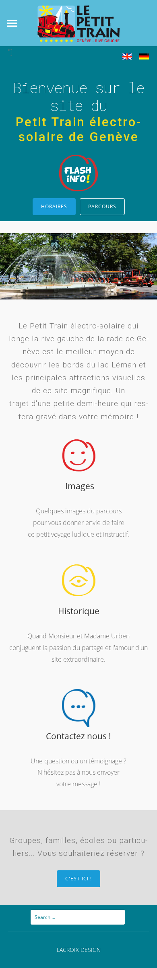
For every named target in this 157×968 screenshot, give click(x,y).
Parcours (102, 206)
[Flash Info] (78, 190)
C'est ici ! (78, 878)
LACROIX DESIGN (79, 950)
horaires (54, 206)
